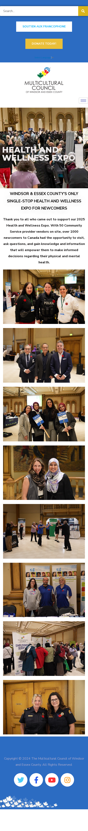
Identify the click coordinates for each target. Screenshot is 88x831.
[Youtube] (52, 780)
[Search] (83, 11)
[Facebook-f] (36, 780)
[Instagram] (67, 780)
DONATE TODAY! (44, 44)
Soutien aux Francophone (44, 26)
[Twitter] (20, 780)
